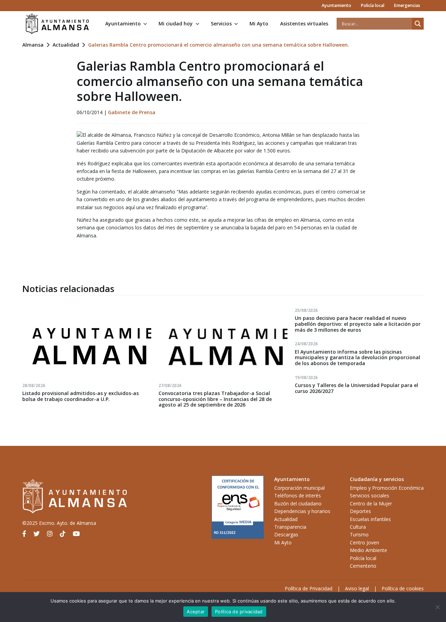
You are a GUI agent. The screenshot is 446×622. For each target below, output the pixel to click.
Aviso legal (357, 588)
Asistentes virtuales (304, 23)
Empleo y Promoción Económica (387, 488)
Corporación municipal (299, 488)
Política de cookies (403, 588)
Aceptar (196, 611)
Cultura (358, 526)
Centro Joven (364, 542)
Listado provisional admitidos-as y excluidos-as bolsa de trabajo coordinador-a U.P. (80, 396)
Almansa (33, 44)
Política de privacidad (239, 611)
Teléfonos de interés (297, 495)
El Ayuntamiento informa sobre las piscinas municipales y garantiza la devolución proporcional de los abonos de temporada (357, 357)
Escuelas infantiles (370, 519)
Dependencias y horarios (302, 511)
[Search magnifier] (418, 24)
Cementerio (363, 565)
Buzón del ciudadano (298, 503)
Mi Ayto (258, 23)
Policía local (372, 5)
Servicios (221, 23)
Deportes (360, 511)
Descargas (286, 534)
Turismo (359, 534)
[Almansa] (57, 23)
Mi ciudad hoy (176, 23)
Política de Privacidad (308, 588)
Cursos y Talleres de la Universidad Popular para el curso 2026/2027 (356, 388)
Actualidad (66, 44)
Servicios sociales (369, 495)
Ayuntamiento (336, 5)
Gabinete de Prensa (131, 112)
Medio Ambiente (368, 550)
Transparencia (290, 526)
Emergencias (407, 5)
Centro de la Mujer (371, 503)
